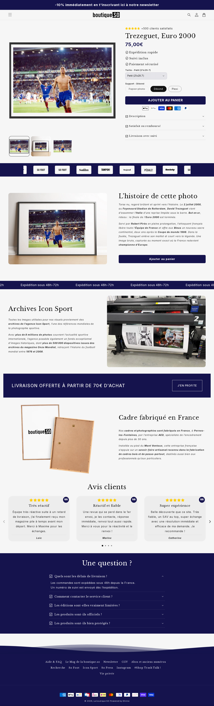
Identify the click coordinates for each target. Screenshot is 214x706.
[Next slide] (209, 521)
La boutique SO (102, 701)
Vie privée (107, 673)
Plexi (175, 88)
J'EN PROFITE (187, 385)
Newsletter (110, 661)
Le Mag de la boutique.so (83, 661)
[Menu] (10, 15)
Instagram (124, 667)
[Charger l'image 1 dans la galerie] (19, 146)
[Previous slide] (4, 521)
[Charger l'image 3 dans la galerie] (63, 146)
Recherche (58, 667)
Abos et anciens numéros (148, 661)
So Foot (74, 667)
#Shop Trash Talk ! (147, 667)
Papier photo (139, 89)
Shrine (126, 701)
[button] (189, 15)
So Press (107, 667)
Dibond (158, 88)
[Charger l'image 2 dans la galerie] (41, 146)
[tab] (102, 545)
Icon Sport (90, 667)
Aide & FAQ (53, 661)
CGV (125, 661)
